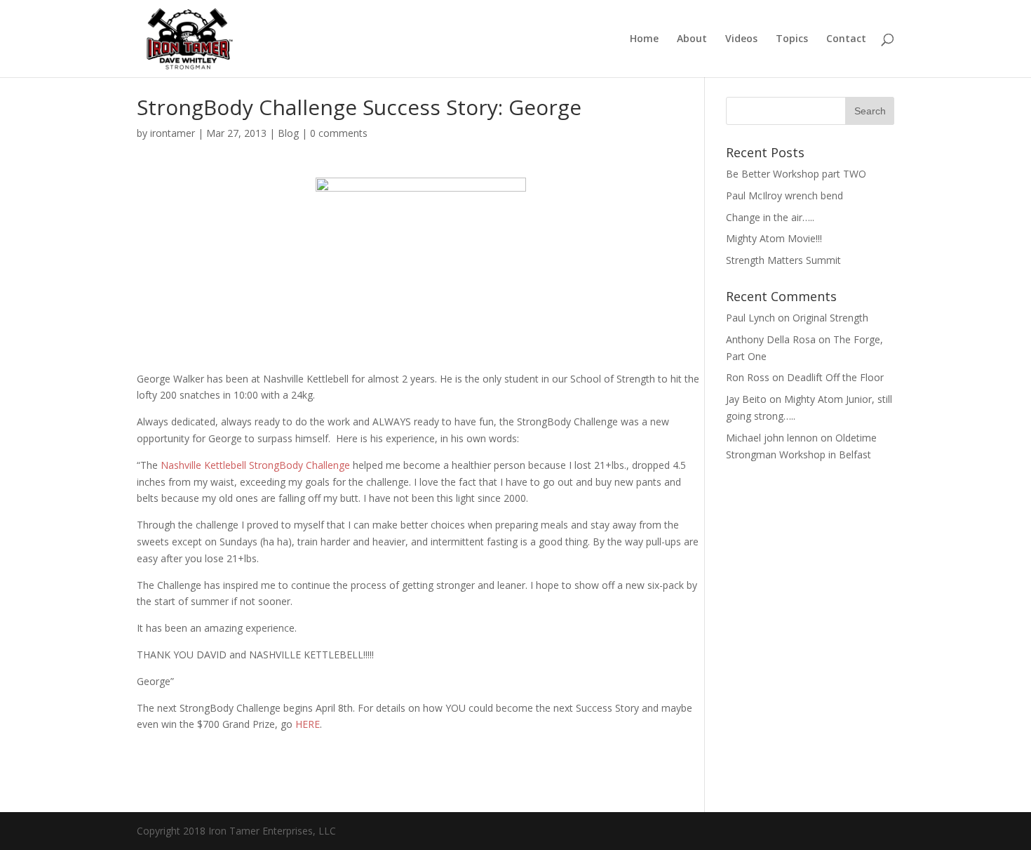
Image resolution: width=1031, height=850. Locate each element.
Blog (288, 133)
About (692, 39)
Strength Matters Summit (783, 260)
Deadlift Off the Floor (835, 377)
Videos (741, 39)
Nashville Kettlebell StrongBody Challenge (255, 465)
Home (644, 39)
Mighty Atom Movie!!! (774, 238)
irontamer (172, 133)
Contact (846, 39)
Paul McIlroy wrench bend (784, 195)
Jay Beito (746, 399)
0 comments (339, 133)
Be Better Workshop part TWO (796, 173)
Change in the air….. (770, 217)
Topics (792, 39)
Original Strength (830, 317)
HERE (307, 724)
